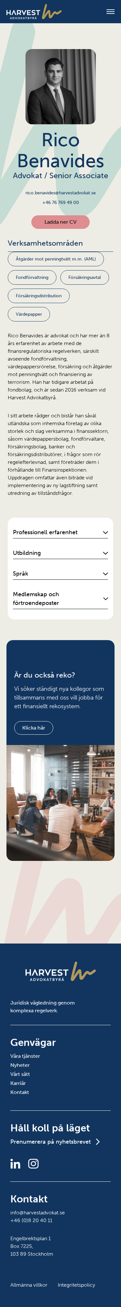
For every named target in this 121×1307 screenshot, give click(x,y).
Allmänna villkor (28, 1285)
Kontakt (19, 1092)
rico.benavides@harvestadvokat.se (60, 193)
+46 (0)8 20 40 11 (31, 1220)
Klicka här (33, 728)
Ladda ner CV (60, 222)
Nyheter (20, 1065)
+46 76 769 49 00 (60, 202)
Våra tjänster (25, 1056)
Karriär (18, 1083)
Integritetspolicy (76, 1285)
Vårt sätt (20, 1074)
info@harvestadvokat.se (37, 1213)
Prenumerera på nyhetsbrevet (50, 1141)
